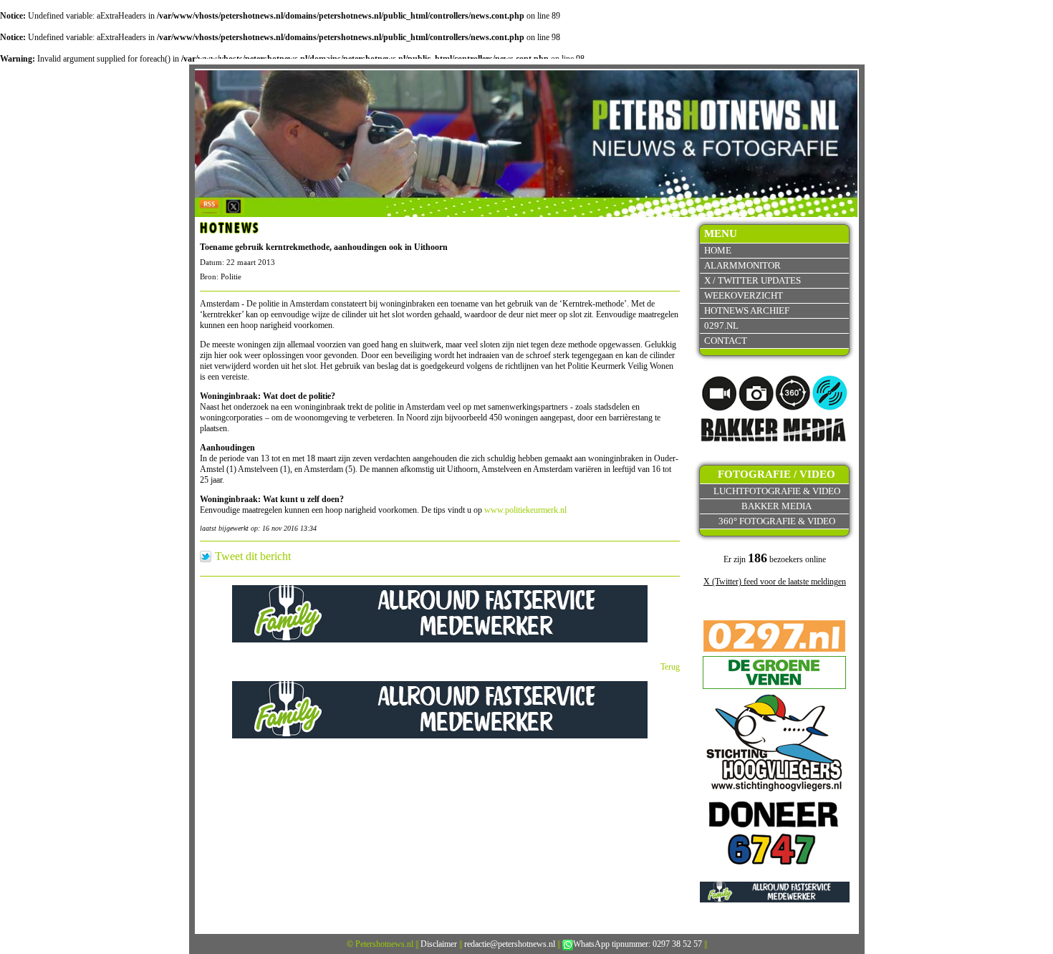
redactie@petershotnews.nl (509, 944)
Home (717, 250)
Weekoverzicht (743, 295)
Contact (725, 340)
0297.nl (721, 325)
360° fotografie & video (776, 521)
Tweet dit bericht (253, 556)
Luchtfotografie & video (776, 491)
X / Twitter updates (752, 280)
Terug (670, 667)
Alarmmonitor (742, 265)
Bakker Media (776, 506)
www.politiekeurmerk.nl (525, 510)
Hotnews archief (746, 310)
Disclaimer (438, 944)
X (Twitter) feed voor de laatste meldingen (774, 582)
